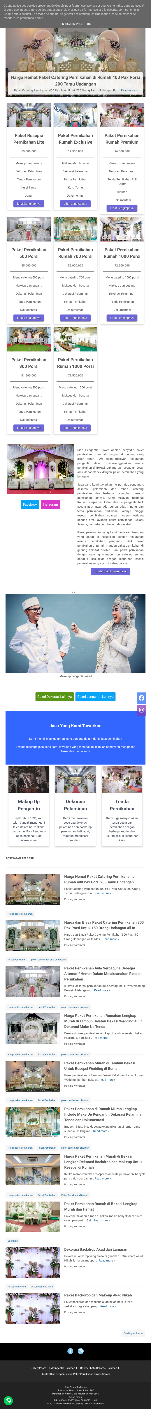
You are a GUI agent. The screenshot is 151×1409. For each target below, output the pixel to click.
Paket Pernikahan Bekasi (74, 1195)
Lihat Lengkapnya (29, 203)
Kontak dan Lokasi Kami (111, 571)
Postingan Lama (133, 1333)
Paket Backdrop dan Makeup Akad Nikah (98, 1295)
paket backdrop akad (42, 1286)
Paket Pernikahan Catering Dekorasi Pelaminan (80, 1403)
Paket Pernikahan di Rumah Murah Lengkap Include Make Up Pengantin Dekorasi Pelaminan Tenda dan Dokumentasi (103, 1114)
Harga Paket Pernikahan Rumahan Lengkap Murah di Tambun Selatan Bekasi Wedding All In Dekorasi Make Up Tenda (103, 1021)
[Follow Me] (81, 1351)
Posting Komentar (74, 899)
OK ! (89, 24)
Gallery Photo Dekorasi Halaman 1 (99, 1368)
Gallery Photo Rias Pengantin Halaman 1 (54, 1368)
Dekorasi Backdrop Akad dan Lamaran (95, 1249)
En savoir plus (71, 24)
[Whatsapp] (8, 1400)
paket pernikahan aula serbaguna (48, 959)
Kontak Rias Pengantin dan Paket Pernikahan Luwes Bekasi (75, 1374)
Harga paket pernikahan (20, 913)
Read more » (129, 90)
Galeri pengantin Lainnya (95, 697)
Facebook (30, 504)
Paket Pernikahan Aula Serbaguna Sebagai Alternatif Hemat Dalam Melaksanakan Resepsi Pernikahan (103, 973)
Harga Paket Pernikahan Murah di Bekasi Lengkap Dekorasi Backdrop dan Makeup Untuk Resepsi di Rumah (103, 1162)
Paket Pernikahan (17, 959)
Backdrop (13, 1240)
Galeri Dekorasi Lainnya (54, 697)
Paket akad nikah (17, 1286)
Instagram (50, 504)
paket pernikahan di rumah (75, 1007)
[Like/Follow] (70, 1351)
